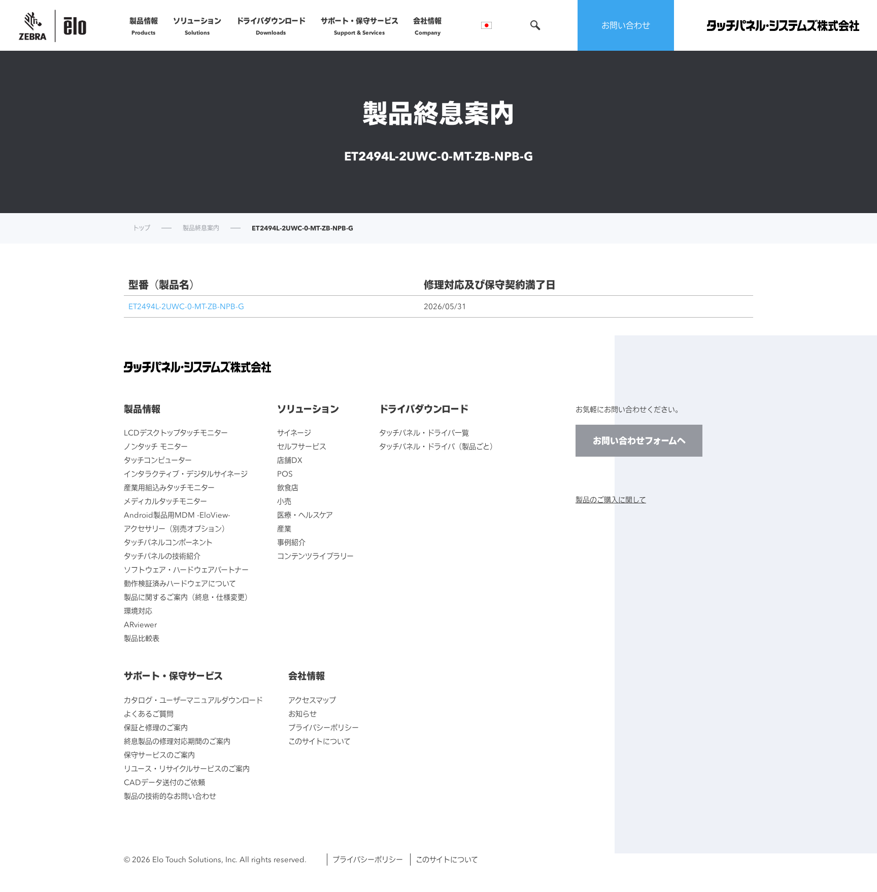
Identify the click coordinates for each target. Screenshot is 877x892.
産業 (284, 528)
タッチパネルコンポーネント (168, 542)
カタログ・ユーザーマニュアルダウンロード (193, 700)
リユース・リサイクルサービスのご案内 (187, 768)
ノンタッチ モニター (156, 446)
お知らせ (302, 713)
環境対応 (138, 610)
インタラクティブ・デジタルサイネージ (186, 473)
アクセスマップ (312, 700)
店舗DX (289, 460)
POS (285, 473)
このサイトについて (319, 741)
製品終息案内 (201, 228)
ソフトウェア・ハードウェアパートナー (186, 569)
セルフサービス (301, 446)
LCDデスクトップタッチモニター (176, 432)
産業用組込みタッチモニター (169, 487)
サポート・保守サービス (359, 26)
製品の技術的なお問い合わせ (170, 796)
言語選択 (486, 25)
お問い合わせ (625, 25)
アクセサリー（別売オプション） (176, 528)
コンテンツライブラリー (315, 556)
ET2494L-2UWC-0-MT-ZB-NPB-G (186, 306)
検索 (535, 25)
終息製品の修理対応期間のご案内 (177, 741)
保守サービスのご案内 (159, 755)
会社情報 (427, 26)
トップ (141, 228)
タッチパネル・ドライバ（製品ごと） (438, 446)
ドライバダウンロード (271, 26)
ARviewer (140, 624)
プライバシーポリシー (323, 727)
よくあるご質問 (149, 713)
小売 (284, 501)
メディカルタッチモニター (165, 501)
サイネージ (294, 432)
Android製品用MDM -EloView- (177, 515)
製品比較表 (141, 638)
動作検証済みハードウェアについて (180, 583)
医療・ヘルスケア (305, 515)
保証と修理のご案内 (156, 727)
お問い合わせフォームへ (639, 441)
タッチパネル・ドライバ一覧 (424, 432)
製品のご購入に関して (611, 499)
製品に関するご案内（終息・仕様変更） (188, 597)
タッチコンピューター (158, 460)
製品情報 (143, 26)
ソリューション (197, 26)
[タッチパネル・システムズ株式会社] (783, 25)
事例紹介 (291, 542)
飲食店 (287, 487)
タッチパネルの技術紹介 (162, 556)
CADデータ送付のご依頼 (164, 782)
